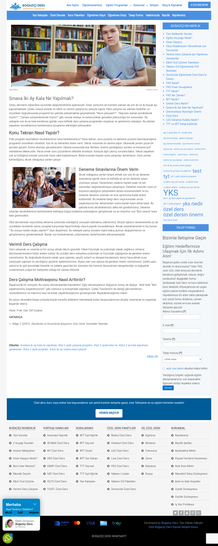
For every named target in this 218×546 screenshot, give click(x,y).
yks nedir (193, 203)
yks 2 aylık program (36, 349)
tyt (166, 176)
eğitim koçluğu (186, 138)
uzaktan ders (192, 182)
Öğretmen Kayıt (96, 15)
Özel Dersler (57, 15)
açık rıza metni (175, 368)
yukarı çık (152, 356)
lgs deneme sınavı (191, 143)
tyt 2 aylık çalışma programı (76, 345)
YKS (170, 193)
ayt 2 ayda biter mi (107, 345)
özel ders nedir (170, 220)
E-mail (168, 325)
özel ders (173, 209)
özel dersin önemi (183, 214)
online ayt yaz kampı (183, 149)
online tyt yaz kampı (172, 160)
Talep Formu (136, 15)
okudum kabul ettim (186, 368)
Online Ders (200, 149)
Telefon (169, 339)
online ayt (168, 149)
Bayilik (166, 15)
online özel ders (191, 160)
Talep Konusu (172, 353)
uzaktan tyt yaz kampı (189, 187)
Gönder (168, 387)
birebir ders (187, 133)
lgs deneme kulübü (172, 143)
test (196, 171)
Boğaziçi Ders (169, 523)
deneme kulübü (170, 138)
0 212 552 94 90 (199, 5)
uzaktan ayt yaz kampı (173, 182)
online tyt (193, 154)
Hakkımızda (153, 15)
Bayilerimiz (178, 15)
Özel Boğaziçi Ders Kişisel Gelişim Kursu (173, 527)
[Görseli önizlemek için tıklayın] (83, 55)
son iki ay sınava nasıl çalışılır (68, 349)
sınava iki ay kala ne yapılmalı (39, 345)
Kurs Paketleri (76, 15)
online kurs (182, 154)
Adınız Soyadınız (174, 311)
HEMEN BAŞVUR (109, 412)
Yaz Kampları (40, 15)
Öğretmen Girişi (117, 15)
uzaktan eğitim (170, 187)
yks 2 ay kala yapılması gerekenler (179, 198)
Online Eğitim (169, 154)
